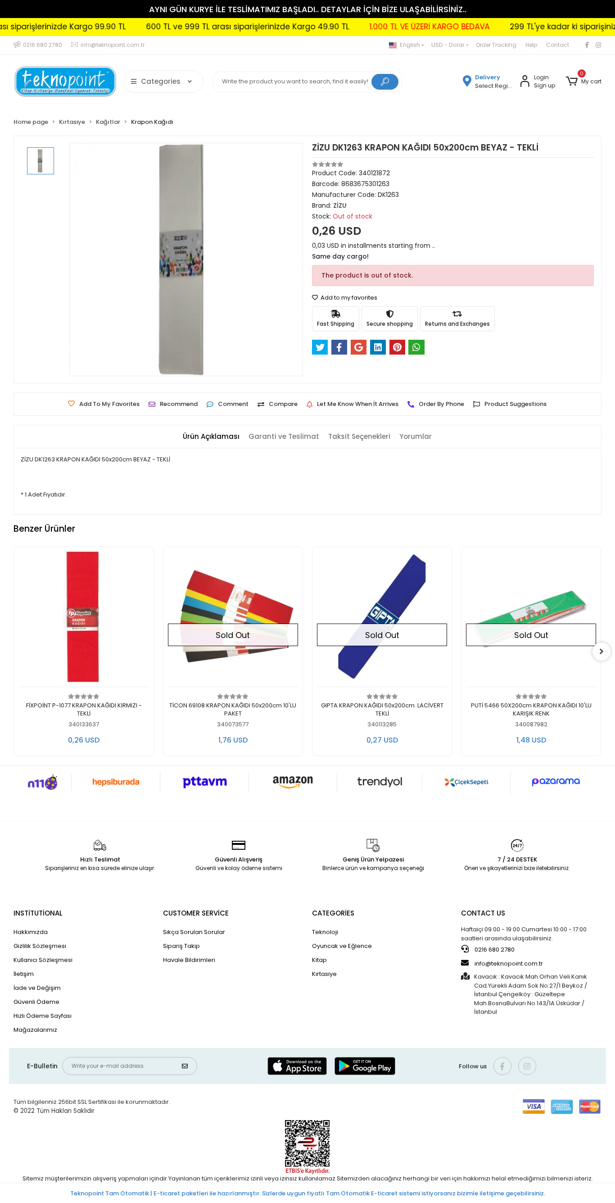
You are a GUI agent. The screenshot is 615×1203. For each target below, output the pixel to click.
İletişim (24, 974)
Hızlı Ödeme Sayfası (43, 1016)
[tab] (211, 437)
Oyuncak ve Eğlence (342, 946)
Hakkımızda (31, 932)
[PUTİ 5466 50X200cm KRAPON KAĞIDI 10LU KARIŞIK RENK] (531, 619)
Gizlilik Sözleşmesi (40, 946)
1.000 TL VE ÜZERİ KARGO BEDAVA (404, 26)
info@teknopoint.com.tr (508, 963)
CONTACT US (483, 913)
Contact (557, 45)
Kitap (319, 960)
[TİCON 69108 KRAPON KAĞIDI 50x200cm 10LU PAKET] (233, 619)
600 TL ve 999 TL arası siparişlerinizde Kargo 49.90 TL (222, 26)
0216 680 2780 (494, 949)
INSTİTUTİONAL (38, 913)
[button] (583, 81)
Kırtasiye (324, 974)
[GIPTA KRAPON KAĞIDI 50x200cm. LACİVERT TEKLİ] (382, 619)
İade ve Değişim (37, 988)
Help (531, 45)
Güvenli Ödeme (36, 1002)
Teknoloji (325, 932)
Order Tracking (496, 45)
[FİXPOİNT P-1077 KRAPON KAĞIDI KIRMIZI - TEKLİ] (83, 619)
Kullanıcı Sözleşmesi (43, 960)
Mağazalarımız (35, 1029)
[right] (601, 651)
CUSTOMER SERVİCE (196, 913)
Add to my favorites (348, 297)
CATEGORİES (333, 913)
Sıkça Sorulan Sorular (194, 932)
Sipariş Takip (181, 946)
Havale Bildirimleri (189, 960)
